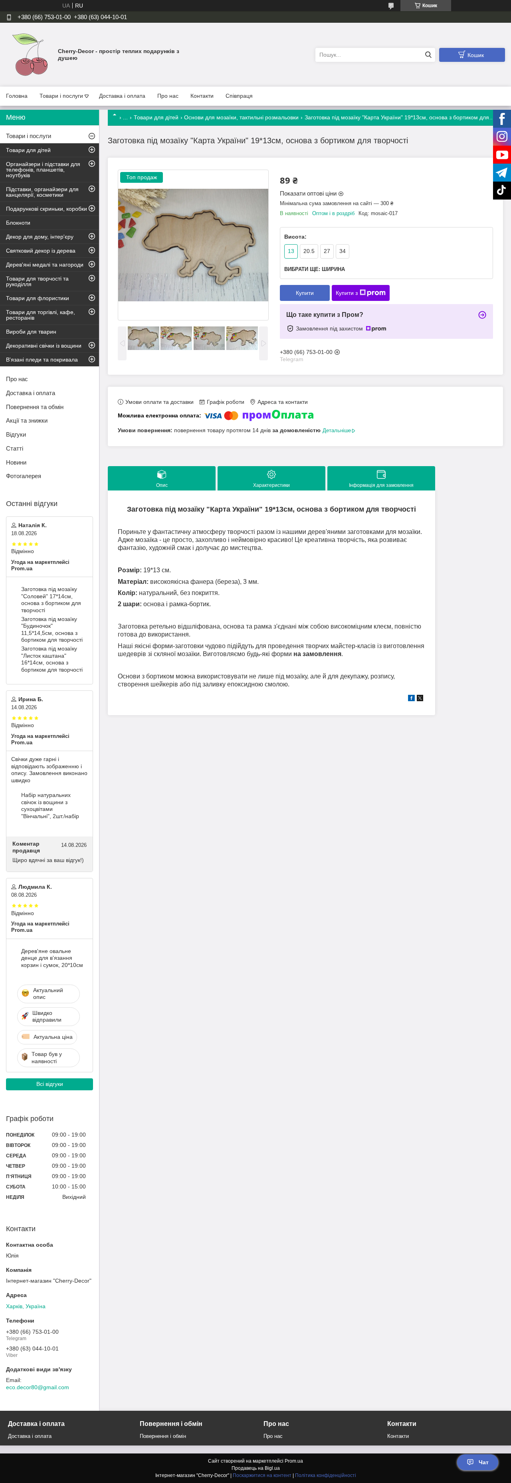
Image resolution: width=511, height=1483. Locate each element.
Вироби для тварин (31, 331)
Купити (305, 293)
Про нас (167, 96)
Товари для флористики (37, 298)
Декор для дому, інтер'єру (39, 236)
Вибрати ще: (314, 269)
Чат (484, 1462)
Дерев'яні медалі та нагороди (44, 264)
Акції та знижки (27, 420)
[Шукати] (428, 55)
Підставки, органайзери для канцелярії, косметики (42, 192)
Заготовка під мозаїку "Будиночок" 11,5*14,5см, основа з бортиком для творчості (52, 629)
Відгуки (16, 434)
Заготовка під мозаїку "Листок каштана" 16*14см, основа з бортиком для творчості (52, 659)
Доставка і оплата (122, 96)
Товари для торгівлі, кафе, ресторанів (40, 315)
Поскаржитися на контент (262, 1475)
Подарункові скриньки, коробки (46, 209)
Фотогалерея (23, 476)
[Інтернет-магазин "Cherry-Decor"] (30, 54)
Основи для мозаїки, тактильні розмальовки (241, 117)
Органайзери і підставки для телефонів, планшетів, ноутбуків (43, 169)
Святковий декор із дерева (40, 250)
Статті (14, 448)
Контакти (202, 96)
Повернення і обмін (163, 1436)
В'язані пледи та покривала (42, 359)
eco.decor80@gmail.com (37, 1387)
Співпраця (239, 96)
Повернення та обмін (34, 406)
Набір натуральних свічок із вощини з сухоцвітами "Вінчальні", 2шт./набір (50, 805)
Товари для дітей (156, 117)
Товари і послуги (61, 96)
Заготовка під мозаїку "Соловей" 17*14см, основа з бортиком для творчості (51, 599)
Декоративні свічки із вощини (43, 345)
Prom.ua (294, 1461)
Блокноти (18, 222)
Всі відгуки (49, 1084)
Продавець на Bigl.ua (256, 1468)
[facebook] (411, 699)
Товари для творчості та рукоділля (37, 281)
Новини (16, 462)
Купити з (347, 293)
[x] (420, 699)
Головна (17, 96)
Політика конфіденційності (325, 1475)
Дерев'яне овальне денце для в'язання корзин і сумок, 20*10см (52, 958)
